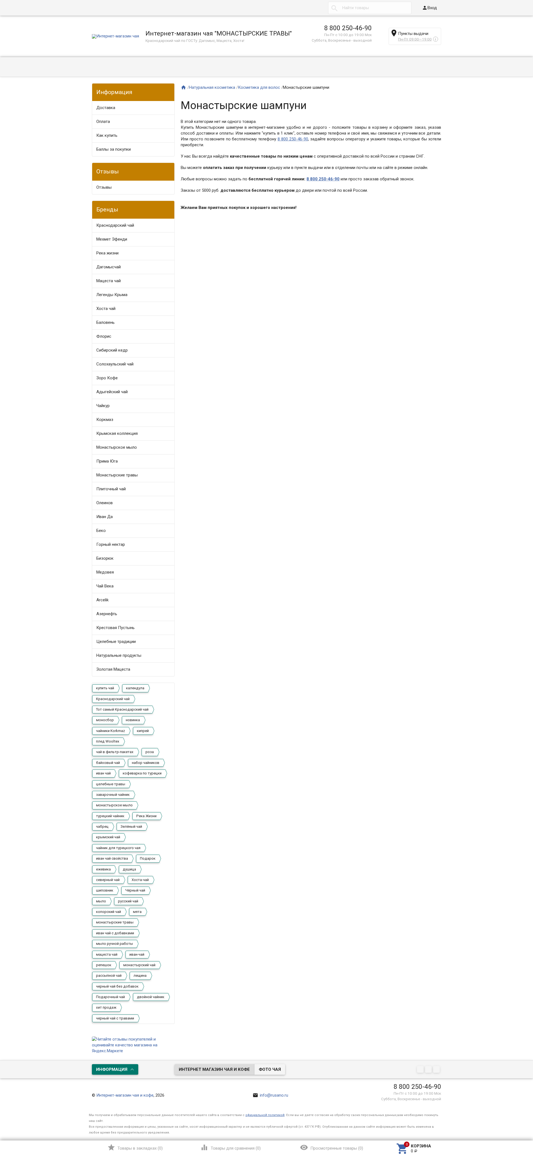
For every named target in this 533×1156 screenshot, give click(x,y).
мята (137, 912)
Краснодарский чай (115, 225)
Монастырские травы (117, 475)
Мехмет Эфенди (111, 239)
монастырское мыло (114, 805)
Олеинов (104, 502)
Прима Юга (107, 461)
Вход (429, 8)
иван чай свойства (112, 858)
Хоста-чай (140, 880)
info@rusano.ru (270, 1095)
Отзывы (104, 187)
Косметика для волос (259, 87)
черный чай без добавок (117, 986)
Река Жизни (146, 816)
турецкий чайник (110, 816)
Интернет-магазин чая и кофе (125, 1095)
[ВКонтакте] (421, 1069)
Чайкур (103, 405)
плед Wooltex (107, 741)
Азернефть (106, 613)
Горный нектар (110, 544)
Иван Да (104, 516)
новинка (133, 720)
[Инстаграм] (437, 1069)
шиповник (104, 890)
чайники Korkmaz (110, 731)
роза (149, 752)
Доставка (105, 107)
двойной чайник (150, 997)
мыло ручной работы (114, 944)
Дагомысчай (108, 266)
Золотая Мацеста (113, 669)
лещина (140, 975)
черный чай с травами (115, 1018)
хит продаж (106, 1007)
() (135, 1147)
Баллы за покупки (113, 149)
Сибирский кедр (112, 350)
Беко (101, 530)
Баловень (105, 322)
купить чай (105, 688)
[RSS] (429, 1069)
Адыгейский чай (112, 391)
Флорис (103, 336)
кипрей (143, 731)
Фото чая (270, 1069)
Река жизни (107, 253)
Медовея (105, 572)
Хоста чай (105, 308)
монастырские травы (115, 922)
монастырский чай (139, 965)
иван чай (103, 773)
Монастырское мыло (116, 447)
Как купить (106, 135)
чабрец (102, 826)
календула (135, 688)
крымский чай (108, 837)
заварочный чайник (113, 794)
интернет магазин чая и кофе (214, 1069)
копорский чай (108, 912)
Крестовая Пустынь (115, 627)
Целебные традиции (116, 641)
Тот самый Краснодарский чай (122, 709)
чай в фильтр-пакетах (115, 752)
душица (129, 869)
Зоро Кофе (107, 377)
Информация (111, 1069)
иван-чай (136, 954)
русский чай (128, 901)
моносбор (105, 720)
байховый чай (108, 763)
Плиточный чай (111, 488)
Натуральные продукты (118, 655)
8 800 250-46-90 (348, 28)
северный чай (108, 880)
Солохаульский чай (115, 364)
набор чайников (145, 763)
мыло (101, 901)
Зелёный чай (131, 826)
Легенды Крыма (111, 294)
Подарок (147, 858)
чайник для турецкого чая (118, 848)
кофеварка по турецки (142, 773)
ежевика (103, 869)
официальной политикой (265, 1115)
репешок (103, 965)
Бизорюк (105, 558)
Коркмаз (104, 419)
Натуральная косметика (212, 87)
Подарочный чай (110, 997)
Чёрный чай (135, 890)
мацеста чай (106, 954)
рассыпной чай (109, 975)
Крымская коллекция (117, 433)
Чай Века (105, 586)
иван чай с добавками (115, 933)
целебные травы (110, 784)
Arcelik (102, 599)
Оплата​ (103, 121)
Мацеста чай (108, 280)
